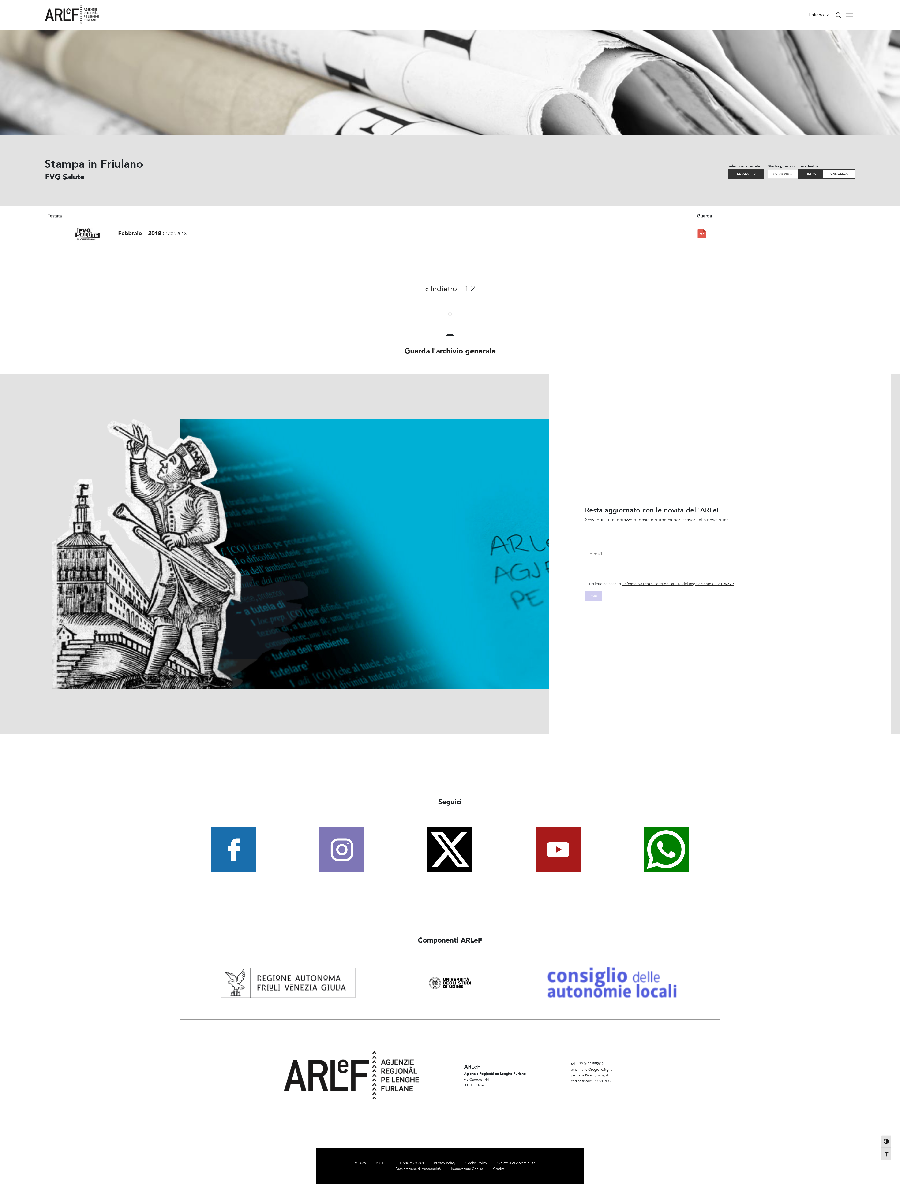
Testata (742, 174)
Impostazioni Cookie (467, 1168)
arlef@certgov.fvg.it (593, 1075)
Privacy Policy (444, 1163)
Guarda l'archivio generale (450, 351)
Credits (498, 1168)
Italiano (817, 15)
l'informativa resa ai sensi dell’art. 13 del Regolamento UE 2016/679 (678, 583)
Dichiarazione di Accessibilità (418, 1168)
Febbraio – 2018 (139, 233)
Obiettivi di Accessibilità (516, 1163)
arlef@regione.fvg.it (596, 1069)
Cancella (839, 174)
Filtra (810, 174)
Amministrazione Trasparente (593, 1086)
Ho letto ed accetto (661, 583)
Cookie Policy (476, 1163)
